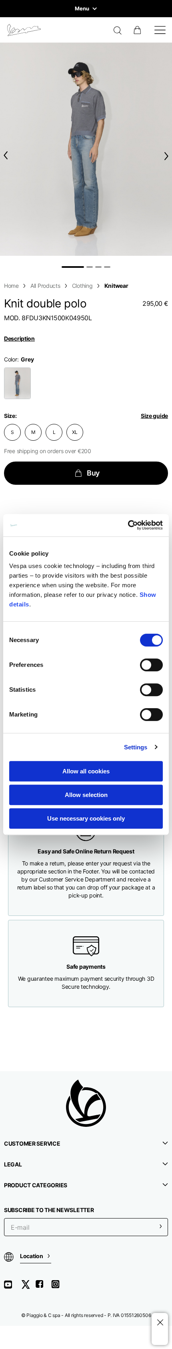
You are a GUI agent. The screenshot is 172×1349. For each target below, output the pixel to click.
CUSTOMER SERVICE (32, 1143)
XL (75, 432)
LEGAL (13, 1164)
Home (11, 285)
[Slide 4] (107, 267)
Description (19, 338)
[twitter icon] (28, 1287)
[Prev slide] (4, 155)
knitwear (116, 285)
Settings (136, 747)
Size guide (154, 415)
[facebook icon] (43, 1287)
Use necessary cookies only (86, 818)
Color (10, 359)
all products (45, 285)
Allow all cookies (86, 771)
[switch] (151, 664)
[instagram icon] (58, 1287)
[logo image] (24, 30)
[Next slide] (168, 156)
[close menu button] (160, 1323)
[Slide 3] (98, 267)
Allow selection (86, 794)
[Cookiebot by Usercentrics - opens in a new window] (128, 525)
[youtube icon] (13, 1287)
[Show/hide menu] (160, 30)
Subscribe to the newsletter (49, 1209)
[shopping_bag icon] (138, 30)
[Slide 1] (73, 267)
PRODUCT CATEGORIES (35, 1185)
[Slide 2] (89, 267)
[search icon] (118, 31)
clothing (82, 285)
